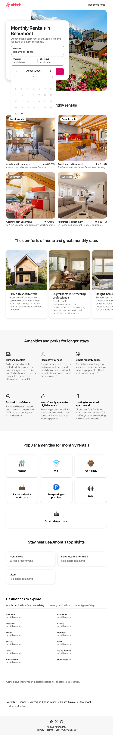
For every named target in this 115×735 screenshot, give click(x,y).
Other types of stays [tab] (85, 605)
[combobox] (37, 52)
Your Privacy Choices (66, 730)
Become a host (96, 4)
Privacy (40, 730)
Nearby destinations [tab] (60, 605)
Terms (50, 730)
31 (22, 113)
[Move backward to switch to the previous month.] (16, 71)
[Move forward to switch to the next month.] (51, 71)
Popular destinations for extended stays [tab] (26, 605)
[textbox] (24, 62)
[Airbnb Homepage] (13, 4)
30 (16, 113)
